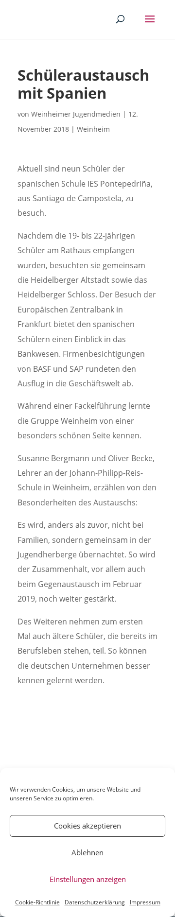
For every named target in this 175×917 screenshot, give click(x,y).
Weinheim (93, 129)
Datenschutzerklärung (95, 902)
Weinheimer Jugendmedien (76, 114)
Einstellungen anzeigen (88, 879)
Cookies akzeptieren (87, 825)
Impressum (145, 902)
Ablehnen (87, 852)
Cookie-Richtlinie (37, 902)
